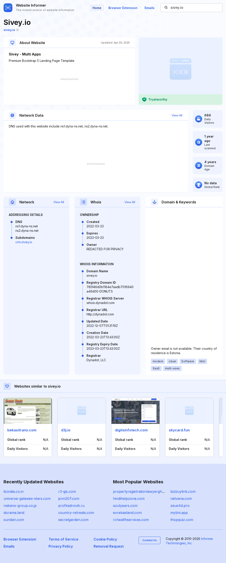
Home (96, 8)
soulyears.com (125, 505)
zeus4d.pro (180, 505)
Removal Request (109, 546)
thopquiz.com (181, 519)
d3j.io (65, 430)
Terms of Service (63, 539)
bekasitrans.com (21, 430)
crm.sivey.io (23, 242)
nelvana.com (181, 498)
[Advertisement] (69, 91)
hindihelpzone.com (129, 498)
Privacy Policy (61, 546)
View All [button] (177, 115)
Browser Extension (122, 8)
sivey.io (9, 30)
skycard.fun (179, 430)
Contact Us (149, 540)
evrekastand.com (127, 512)
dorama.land (14, 512)
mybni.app (179, 512)
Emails (149, 8)
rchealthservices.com (131, 519)
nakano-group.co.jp (20, 505)
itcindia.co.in (14, 491)
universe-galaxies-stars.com (27, 498)
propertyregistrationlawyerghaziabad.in (146, 491)
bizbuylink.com (183, 491)
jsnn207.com (68, 498)
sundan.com (14, 519)
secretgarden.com (73, 519)
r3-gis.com (67, 491)
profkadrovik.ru (71, 505)
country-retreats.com (76, 512)
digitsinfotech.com (131, 430)
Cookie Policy (105, 539)
